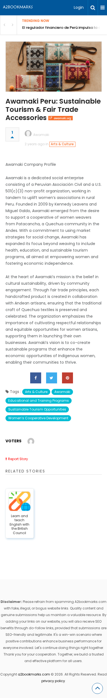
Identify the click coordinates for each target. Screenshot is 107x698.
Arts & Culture (62, 144)
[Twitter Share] (51, 377)
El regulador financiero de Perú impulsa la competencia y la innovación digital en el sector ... (64, 27)
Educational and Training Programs (38, 400)
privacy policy (53, 681)
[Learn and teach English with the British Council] (20, 501)
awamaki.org (62, 118)
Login (79, 7)
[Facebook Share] (35, 377)
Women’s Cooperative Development (38, 418)
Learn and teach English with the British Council (19, 524)
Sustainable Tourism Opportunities (37, 409)
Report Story (18, 459)
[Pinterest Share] (67, 377)
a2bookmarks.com (34, 674)
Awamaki (41, 134)
